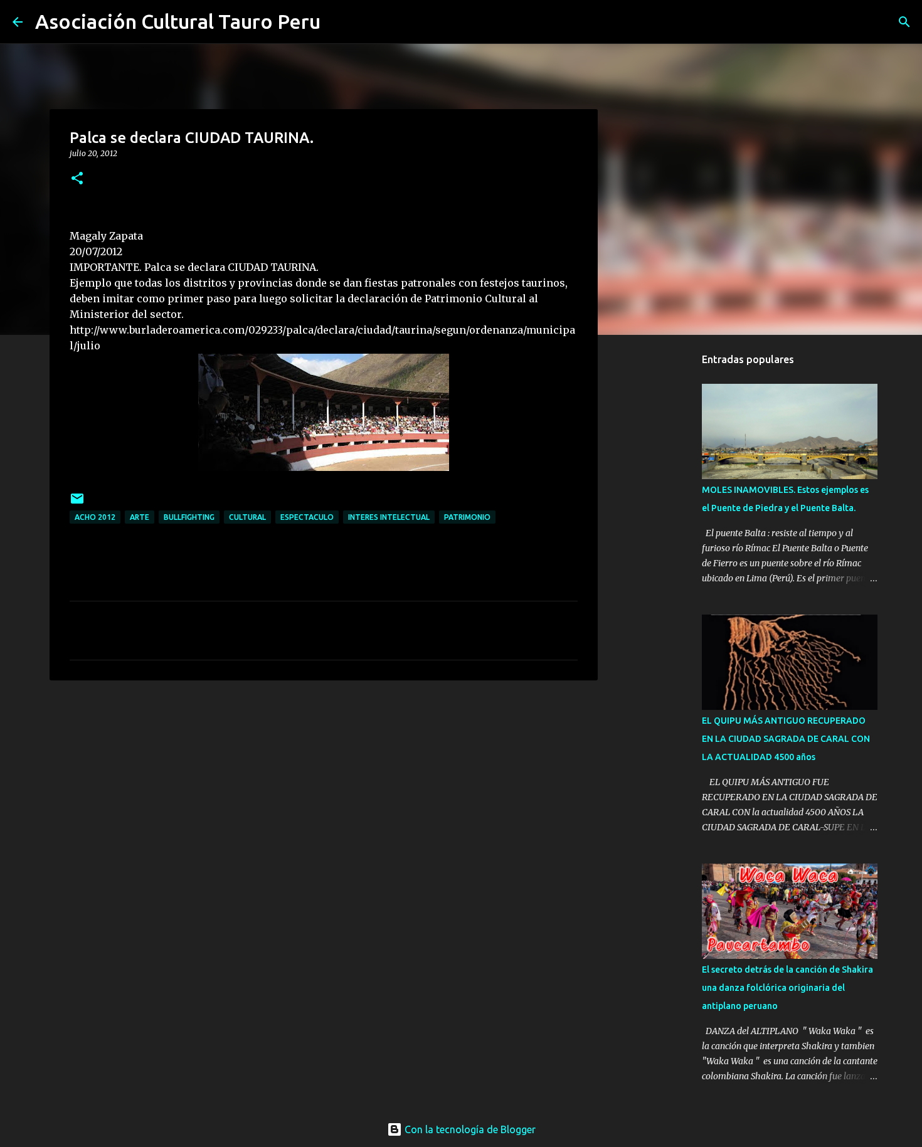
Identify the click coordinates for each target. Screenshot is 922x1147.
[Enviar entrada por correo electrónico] (77, 503)
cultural (247, 517)
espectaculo (307, 517)
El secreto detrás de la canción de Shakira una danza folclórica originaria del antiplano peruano (787, 988)
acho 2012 (95, 517)
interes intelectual (389, 517)
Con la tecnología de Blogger (469, 1129)
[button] (77, 179)
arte (139, 517)
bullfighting (189, 517)
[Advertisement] (662, 700)
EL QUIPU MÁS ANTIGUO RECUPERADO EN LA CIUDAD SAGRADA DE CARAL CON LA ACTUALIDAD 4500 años (786, 739)
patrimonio (467, 517)
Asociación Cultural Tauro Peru (178, 21)
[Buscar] (338, 22)
